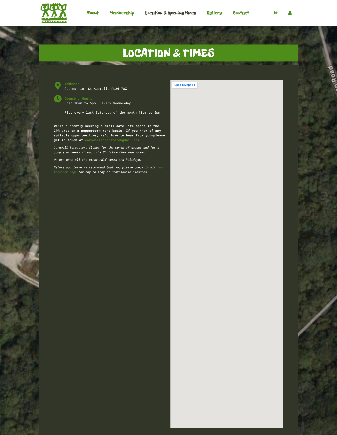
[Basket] (275, 12)
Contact (241, 13)
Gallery (214, 13)
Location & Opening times (170, 13)
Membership (121, 13)
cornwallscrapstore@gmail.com (112, 140)
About (93, 13)
